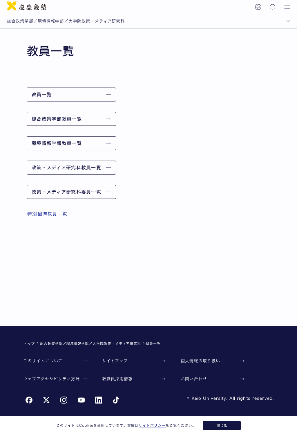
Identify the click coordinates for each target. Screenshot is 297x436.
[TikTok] (116, 400)
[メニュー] (287, 7)
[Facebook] (29, 400)
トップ (29, 343)
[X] (46, 400)
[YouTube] (81, 400)
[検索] (273, 7)
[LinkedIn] (99, 400)
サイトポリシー (152, 425)
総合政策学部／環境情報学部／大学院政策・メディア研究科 (90, 343)
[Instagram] (64, 400)
